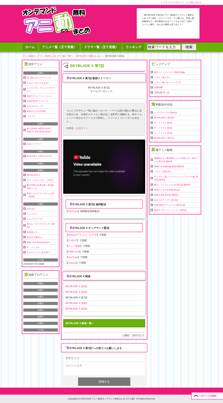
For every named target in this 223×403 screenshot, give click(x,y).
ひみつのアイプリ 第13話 (166, 200)
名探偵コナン (33, 232)
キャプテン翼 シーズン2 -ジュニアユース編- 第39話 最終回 (176, 178)
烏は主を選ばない (35, 237)
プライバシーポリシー (173, 2)
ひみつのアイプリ (35, 106)
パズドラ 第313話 (162, 171)
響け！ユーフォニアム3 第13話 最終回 (172, 185)
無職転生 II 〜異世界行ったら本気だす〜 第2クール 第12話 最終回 (176, 160)
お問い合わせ (195, 2)
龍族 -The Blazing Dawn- (38, 242)
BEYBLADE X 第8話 (76, 303)
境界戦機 (158, 87)
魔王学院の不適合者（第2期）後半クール (41, 187)
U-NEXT (72, 240)
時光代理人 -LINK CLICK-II (39, 156)
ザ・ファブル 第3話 (163, 123)
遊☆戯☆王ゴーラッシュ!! (39, 78)
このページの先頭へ (208, 396)
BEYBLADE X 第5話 (76, 286)
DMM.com (73, 251)
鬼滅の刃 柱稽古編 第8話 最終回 (169, 166)
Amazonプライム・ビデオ (82, 234)
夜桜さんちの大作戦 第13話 (167, 190)
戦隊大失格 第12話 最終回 (166, 195)
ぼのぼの (31, 209)
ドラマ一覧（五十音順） (101, 47)
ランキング (133, 47)
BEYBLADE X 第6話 (76, 292)
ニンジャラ (32, 214)
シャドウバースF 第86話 (165, 112)
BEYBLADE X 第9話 (76, 308)
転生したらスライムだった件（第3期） (40, 195)
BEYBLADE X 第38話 (164, 118)
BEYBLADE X (33, 175)
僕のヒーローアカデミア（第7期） (41, 225)
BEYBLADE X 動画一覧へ (80, 323)
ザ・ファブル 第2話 (163, 128)
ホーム (30, 47)
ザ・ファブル (33, 247)
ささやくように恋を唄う (38, 252)
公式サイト (82, 128)
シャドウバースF (35, 219)
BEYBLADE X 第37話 (164, 138)
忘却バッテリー (34, 144)
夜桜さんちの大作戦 (36, 111)
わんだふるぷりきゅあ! (37, 83)
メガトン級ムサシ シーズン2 (167, 82)
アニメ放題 (74, 246)
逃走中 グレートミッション (39, 96)
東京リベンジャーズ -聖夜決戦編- (169, 72)
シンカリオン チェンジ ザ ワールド (41, 89)
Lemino (72, 262)
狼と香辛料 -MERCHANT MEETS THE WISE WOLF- (39, 130)
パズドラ (31, 116)
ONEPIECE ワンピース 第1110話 (169, 205)
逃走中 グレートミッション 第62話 (170, 210)
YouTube (73, 211)
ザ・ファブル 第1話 (163, 133)
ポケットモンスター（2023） (41, 180)
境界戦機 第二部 (161, 92)
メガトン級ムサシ (162, 77)
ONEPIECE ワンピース (38, 101)
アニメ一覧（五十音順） (59, 47)
